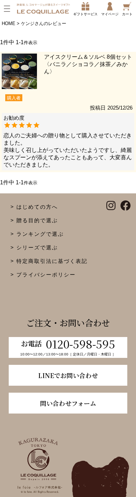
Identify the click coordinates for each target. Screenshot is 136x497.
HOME (8, 23)
